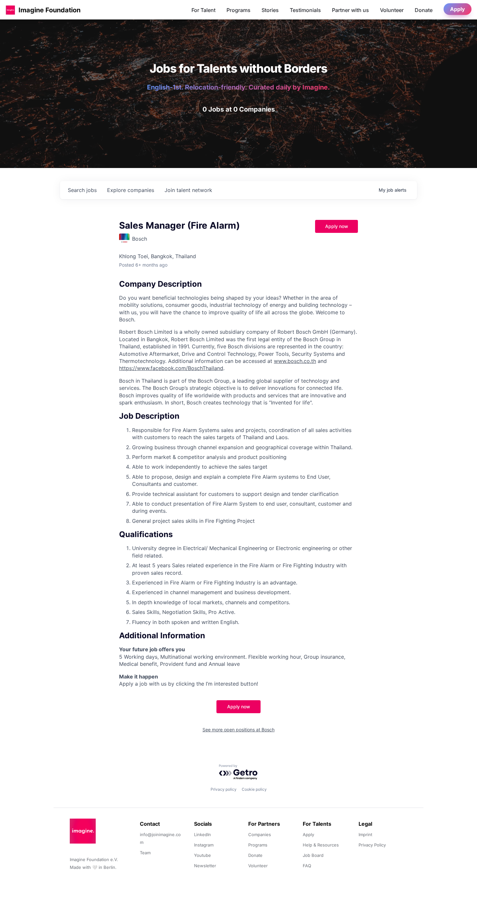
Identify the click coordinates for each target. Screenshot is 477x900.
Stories (270, 10)
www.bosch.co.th (295, 361)
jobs (82, 190)
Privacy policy (224, 789)
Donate (424, 10)
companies (130, 190)
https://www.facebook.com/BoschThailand (171, 368)
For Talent (203, 10)
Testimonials (305, 10)
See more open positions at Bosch (238, 729)
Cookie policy (254, 789)
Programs (238, 10)
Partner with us (350, 10)
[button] (10, 10)
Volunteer (392, 10)
